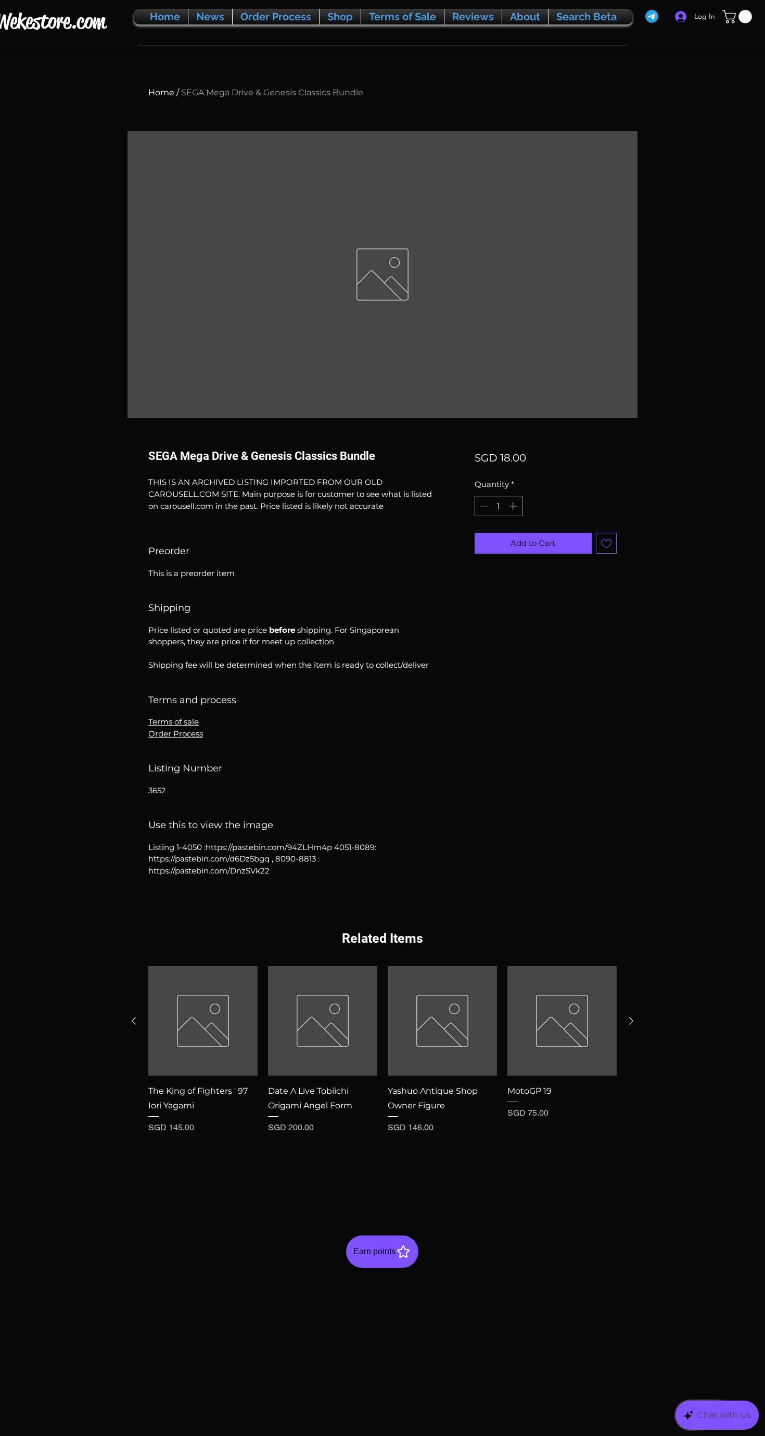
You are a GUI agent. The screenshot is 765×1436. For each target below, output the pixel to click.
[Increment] (514, 506)
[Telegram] (651, 16)
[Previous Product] (134, 1021)
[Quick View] (203, 1021)
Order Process (175, 734)
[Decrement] (483, 506)
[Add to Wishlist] (606, 543)
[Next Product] (631, 1021)
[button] (738, 16)
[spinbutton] (498, 506)
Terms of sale (173, 722)
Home (161, 92)
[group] (383, 1078)
